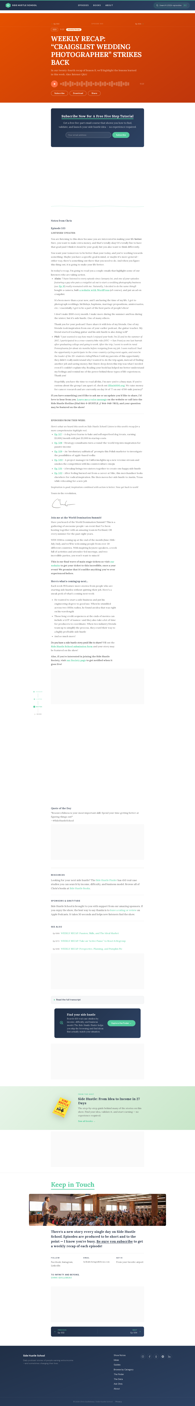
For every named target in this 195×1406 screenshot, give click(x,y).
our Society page (76, 660)
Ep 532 (56, 24)
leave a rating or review (123, 910)
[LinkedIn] (169, 1356)
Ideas (116, 1360)
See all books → (86, 1121)
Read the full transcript (68, 999)
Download (78, 93)
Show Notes (120, 1355)
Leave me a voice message (92, 399)
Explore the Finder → (121, 1023)
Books (97, 5)
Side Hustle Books (80, 888)
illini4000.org (116, 385)
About (109, 5)
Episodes (83, 5)
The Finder (119, 1374)
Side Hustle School (34, 1355)
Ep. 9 (61, 286)
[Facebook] (149, 1356)
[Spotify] (162, 1356)
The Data (118, 1379)
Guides (117, 1364)
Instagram (67, 1262)
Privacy (118, 1401)
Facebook (56, 1262)
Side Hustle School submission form (72, 646)
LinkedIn (55, 1265)
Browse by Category (123, 1369)
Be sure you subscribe (115, 1241)
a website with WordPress (94, 290)
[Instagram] (142, 1356)
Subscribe (59, 93)
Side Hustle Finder (106, 880)
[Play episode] (54, 84)
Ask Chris (118, 1384)
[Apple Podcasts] (156, 1356)
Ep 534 (138, 24)
